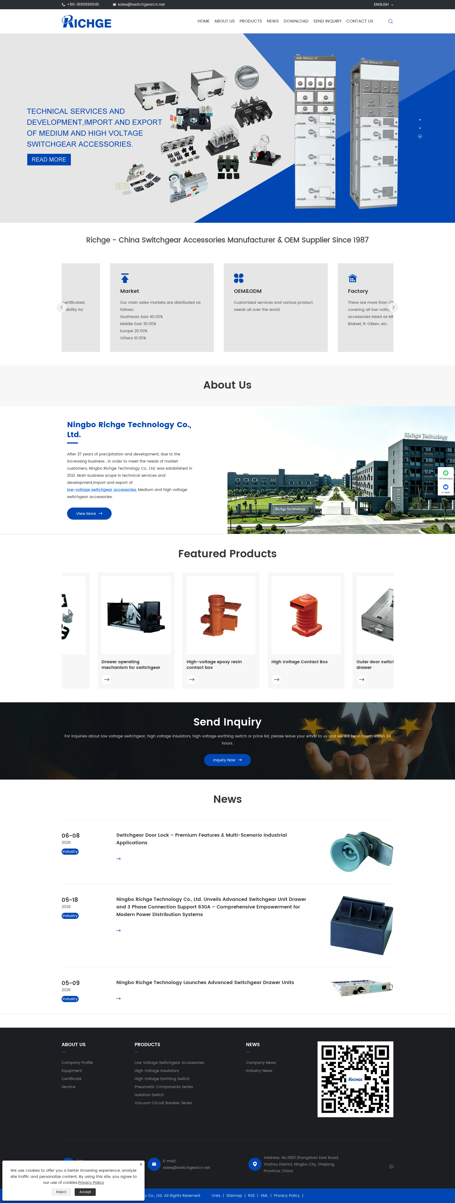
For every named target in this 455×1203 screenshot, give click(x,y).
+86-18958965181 (83, 4)
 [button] (393, 307)
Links (216, 1196)
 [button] (62, 307)
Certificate (72, 1079)
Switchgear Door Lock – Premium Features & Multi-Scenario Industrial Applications (201, 839)
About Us (224, 21)
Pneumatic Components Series (164, 1087)
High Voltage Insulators (157, 1071)
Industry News (259, 1071)
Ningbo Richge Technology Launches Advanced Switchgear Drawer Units (205, 983)
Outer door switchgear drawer (344, 665)
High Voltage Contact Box (264, 662)
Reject (61, 1192)
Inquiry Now (227, 760)
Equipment (72, 1071)
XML (264, 1196)
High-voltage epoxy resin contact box (178, 665)
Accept (85, 1192)
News (273, 21)
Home (203, 21)
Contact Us (359, 21)
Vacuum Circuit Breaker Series (163, 1103)
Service (68, 1087)
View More (89, 514)
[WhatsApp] (391, 1166)
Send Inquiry (327, 21)
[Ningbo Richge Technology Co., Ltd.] (86, 21)
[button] (420, 119)
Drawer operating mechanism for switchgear (94, 665)
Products (251, 21)
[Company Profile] (227, 128)
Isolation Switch (149, 1095)
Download (296, 21)
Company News (261, 1063)
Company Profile (77, 1063)
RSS (251, 1196)
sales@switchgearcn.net (141, 4)
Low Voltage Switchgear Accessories (169, 1063)
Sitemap (234, 1196)
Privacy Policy (287, 1196)
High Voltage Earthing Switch (162, 1079)
